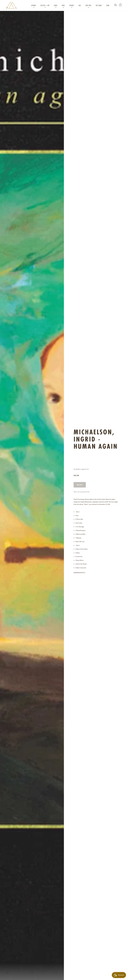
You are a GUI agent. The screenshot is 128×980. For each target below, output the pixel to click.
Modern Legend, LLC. (82, 469)
